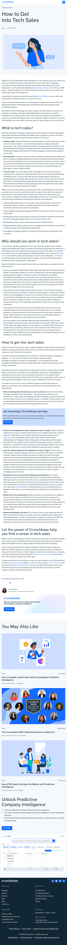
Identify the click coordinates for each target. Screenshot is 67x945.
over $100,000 (43, 96)
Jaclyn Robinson (12, 589)
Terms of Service (14, 929)
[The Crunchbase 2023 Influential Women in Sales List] (33, 706)
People (47, 913)
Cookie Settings (13, 937)
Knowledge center (8, 919)
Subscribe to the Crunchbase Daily (46, 922)
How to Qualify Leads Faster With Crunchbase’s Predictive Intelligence (30, 678)
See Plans (8, 422)
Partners (4, 896)
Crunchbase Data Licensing (44, 896)
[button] (63, 2)
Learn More (7, 828)
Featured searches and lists (11, 916)
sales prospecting (15, 563)
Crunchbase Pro (40, 890)
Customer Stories (40, 899)
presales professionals (44, 88)
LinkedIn (18, 487)
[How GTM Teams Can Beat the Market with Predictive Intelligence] (33, 758)
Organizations (39, 913)
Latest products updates (10, 922)
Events (53, 913)
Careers (4, 893)
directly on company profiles (43, 554)
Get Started (9, 609)
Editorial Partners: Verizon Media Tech (46, 929)
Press (3, 901)
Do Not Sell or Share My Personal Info (47, 937)
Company (5, 890)
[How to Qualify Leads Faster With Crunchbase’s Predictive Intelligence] (33, 651)
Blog (3, 899)
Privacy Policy (26, 929)
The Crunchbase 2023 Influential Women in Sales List (28, 732)
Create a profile (7, 914)
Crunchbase (7, 437)
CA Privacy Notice (26, 937)
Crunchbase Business (42, 893)
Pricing (37, 901)
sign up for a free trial (53, 563)
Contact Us (5, 904)
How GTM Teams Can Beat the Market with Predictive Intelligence (28, 785)
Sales (3, 28)
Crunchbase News (23, 565)
